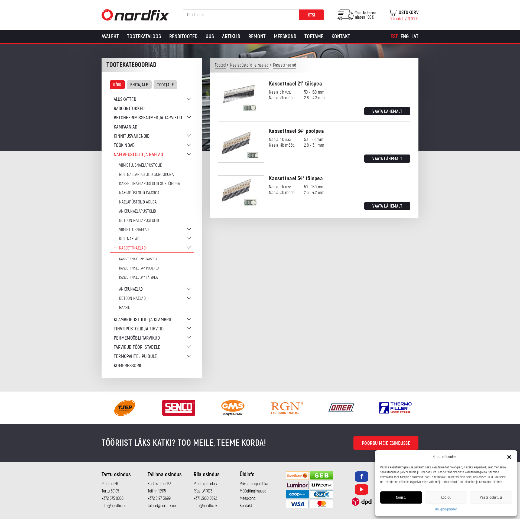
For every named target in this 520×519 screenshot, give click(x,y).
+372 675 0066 (112, 498)
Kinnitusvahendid (132, 136)
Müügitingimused (446, 509)
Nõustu (401, 497)
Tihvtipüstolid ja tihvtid (139, 329)
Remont (257, 36)
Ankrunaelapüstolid (137, 211)
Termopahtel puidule (135, 356)
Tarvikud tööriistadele (137, 347)
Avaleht (110, 36)
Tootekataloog (144, 36)
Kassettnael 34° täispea (138, 277)
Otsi (311, 15)
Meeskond (285, 36)
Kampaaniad (125, 127)
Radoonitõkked (129, 109)
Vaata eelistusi (491, 497)
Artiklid (231, 36)
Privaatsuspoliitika (254, 484)
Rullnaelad (129, 239)
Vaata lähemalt (387, 111)
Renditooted (183, 36)
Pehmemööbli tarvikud (137, 338)
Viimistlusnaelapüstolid (140, 165)
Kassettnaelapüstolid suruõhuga (149, 183)
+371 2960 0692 (205, 498)
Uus (210, 36)
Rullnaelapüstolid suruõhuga (146, 174)
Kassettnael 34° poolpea (139, 268)
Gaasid (125, 307)
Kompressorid (128, 366)
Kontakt (341, 36)
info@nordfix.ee (114, 505)
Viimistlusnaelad (134, 229)
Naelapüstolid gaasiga (139, 193)
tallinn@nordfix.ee (162, 505)
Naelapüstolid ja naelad (138, 155)
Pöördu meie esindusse (386, 443)
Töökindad (124, 145)
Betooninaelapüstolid (139, 220)
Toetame (313, 36)
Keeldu (446, 497)
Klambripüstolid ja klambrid (143, 320)
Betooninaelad (132, 298)
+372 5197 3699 (159, 498)
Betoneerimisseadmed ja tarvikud (148, 118)
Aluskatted (125, 99)
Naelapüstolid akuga (138, 202)
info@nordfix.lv (205, 505)
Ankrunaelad (131, 289)
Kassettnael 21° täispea (138, 259)
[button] (509, 457)
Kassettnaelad (132, 248)
